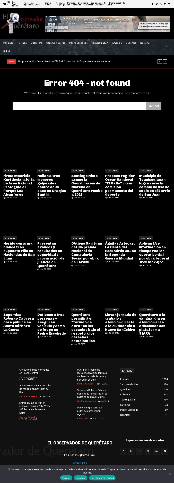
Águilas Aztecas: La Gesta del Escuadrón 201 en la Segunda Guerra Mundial (120, 250)
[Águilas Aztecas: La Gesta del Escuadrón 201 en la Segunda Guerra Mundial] (121, 218)
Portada (10, 171)
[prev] (160, 61)
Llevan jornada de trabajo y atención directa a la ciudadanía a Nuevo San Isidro (120, 322)
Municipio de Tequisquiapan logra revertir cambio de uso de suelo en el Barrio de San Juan (154, 185)
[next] (165, 61)
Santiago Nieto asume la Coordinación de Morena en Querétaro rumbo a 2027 (87, 185)
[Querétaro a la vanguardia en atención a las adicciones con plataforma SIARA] (155, 289)
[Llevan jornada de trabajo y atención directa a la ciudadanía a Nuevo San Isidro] (121, 289)
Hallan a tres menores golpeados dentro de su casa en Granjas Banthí (51, 185)
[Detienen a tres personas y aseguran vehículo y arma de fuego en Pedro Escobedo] (53, 289)
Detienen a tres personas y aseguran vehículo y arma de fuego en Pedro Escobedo (51, 324)
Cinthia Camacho (28, 377)
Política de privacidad (102, 478)
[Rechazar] (169, 474)
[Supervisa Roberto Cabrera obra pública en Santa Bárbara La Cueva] (19, 289)
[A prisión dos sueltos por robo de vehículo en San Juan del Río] (12, 389)
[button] (167, 47)
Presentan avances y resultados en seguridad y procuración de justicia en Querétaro (51, 254)
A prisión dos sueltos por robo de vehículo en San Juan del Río (35, 388)
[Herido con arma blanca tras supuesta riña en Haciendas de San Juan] (19, 218)
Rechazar (81, 478)
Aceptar (66, 478)
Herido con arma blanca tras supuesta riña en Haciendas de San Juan (19, 250)
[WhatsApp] (156, 451)
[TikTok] (139, 451)
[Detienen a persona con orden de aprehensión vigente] (69, 411)
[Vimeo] (165, 4)
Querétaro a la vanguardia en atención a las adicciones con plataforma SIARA (152, 324)
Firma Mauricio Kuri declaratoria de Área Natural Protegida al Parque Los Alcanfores (19, 185)
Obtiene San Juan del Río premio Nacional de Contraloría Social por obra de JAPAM (86, 252)
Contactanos (80, 462)
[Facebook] (153, 4)
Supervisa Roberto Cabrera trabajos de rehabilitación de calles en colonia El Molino (92, 393)
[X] (161, 4)
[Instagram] (157, 4)
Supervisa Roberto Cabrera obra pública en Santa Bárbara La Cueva (18, 322)
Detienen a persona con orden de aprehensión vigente (89, 411)
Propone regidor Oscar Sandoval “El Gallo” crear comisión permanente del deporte (64, 61)
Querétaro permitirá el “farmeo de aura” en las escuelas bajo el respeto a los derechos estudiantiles (85, 328)
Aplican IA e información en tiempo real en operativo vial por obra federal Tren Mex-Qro (154, 252)
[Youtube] (169, 4)
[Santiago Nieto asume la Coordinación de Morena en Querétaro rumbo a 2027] (87, 150)
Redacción (82, 418)
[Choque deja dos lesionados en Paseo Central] (12, 373)
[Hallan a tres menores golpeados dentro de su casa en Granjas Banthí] (53, 150)
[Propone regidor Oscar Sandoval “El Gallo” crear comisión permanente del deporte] (121, 150)
